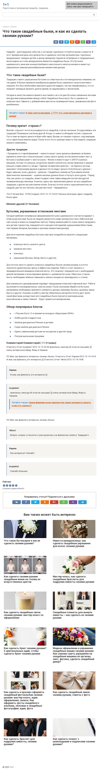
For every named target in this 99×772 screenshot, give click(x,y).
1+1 (6, 4)
